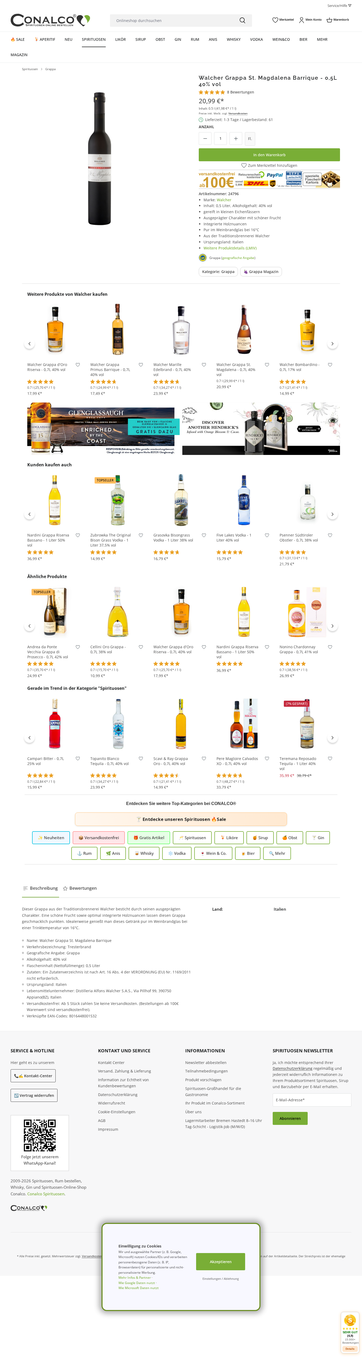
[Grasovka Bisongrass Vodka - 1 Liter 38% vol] (181, 499)
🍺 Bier (248, 853)
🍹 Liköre (229, 837)
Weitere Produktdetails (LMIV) (230, 248)
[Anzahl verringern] (205, 138)
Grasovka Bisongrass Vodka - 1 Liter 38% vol (173, 538)
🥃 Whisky (144, 853)
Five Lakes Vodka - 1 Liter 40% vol (234, 538)
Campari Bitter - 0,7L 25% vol (45, 761)
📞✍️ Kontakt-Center (33, 1075)
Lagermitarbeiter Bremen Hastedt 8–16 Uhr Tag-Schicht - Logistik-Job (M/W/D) (223, 1123)
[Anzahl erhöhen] (235, 138)
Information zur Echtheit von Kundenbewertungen (123, 1082)
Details (350, 1348)
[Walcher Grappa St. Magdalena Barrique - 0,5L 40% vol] (99, 152)
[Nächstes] (332, 343)
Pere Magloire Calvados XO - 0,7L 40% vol (237, 761)
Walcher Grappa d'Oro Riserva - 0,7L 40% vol (47, 367)
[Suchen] (242, 20)
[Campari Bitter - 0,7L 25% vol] (54, 723)
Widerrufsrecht (111, 1103)
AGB (101, 1120)
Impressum (108, 1129)
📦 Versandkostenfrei (98, 837)
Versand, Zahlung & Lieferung (124, 1071)
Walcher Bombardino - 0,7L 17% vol (300, 367)
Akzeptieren (221, 1261)
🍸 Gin (318, 837)
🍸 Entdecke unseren (181, 819)
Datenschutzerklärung (118, 1094)
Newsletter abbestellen (206, 1062)
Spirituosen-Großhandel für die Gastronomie (213, 1091)
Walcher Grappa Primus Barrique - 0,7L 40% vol (110, 369)
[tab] (40, 888)
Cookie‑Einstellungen (116, 1111)
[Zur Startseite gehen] (50, 20)
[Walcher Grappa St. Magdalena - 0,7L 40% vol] (244, 329)
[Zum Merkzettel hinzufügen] (78, 366)
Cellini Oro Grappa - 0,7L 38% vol (108, 649)
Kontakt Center (111, 1062)
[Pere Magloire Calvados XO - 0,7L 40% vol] (244, 723)
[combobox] (171, 20)
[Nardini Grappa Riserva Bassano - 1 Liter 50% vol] (54, 499)
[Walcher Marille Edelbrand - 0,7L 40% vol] (181, 329)
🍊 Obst (289, 837)
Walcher (224, 199)
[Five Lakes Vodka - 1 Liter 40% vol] (244, 499)
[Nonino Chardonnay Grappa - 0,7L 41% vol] (307, 611)
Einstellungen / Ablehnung (220, 1279)
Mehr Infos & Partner (134, 1277)
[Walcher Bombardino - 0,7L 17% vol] (307, 329)
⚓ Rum (84, 853)
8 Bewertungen (240, 92)
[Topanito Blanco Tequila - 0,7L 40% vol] (117, 723)
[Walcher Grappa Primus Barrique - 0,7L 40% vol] (117, 329)
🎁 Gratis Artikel (148, 837)
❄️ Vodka (177, 853)
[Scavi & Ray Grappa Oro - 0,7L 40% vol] (181, 723)
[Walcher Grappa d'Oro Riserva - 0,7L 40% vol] (54, 329)
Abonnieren (290, 1118)
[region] (99, 152)
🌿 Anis (113, 853)
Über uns (193, 1111)
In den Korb (54, 349)
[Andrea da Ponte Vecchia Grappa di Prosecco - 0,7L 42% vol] (54, 611)
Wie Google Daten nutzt (136, 1283)
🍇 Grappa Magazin (261, 271)
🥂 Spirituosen (192, 837)
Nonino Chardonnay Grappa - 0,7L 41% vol (299, 649)
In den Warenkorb (269, 154)
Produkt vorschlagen (203, 1079)
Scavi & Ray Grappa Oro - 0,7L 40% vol (170, 761)
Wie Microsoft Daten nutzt (138, 1288)
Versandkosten (238, 113)
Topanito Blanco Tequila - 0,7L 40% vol (109, 761)
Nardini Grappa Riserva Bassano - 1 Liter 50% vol (48, 540)
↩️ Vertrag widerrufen (34, 1095)
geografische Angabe (238, 258)
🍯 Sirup (260, 837)
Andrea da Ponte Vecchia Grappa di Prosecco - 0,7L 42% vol (47, 652)
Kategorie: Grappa (218, 271)
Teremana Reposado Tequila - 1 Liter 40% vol (298, 763)
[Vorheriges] (29, 343)
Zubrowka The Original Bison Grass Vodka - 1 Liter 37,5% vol (110, 540)
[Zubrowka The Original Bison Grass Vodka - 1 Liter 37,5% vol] (117, 499)
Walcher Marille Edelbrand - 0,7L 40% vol (172, 369)
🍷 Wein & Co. (213, 853)
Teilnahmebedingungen (206, 1071)
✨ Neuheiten (51, 837)
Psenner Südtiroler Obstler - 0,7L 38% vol (299, 538)
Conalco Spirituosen (45, 1193)
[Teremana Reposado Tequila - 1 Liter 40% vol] (307, 723)
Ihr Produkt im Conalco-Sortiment (215, 1103)
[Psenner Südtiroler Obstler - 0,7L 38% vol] (307, 499)
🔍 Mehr (277, 853)
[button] (350, 1329)
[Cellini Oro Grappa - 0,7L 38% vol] (117, 611)
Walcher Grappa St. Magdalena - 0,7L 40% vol (236, 369)
